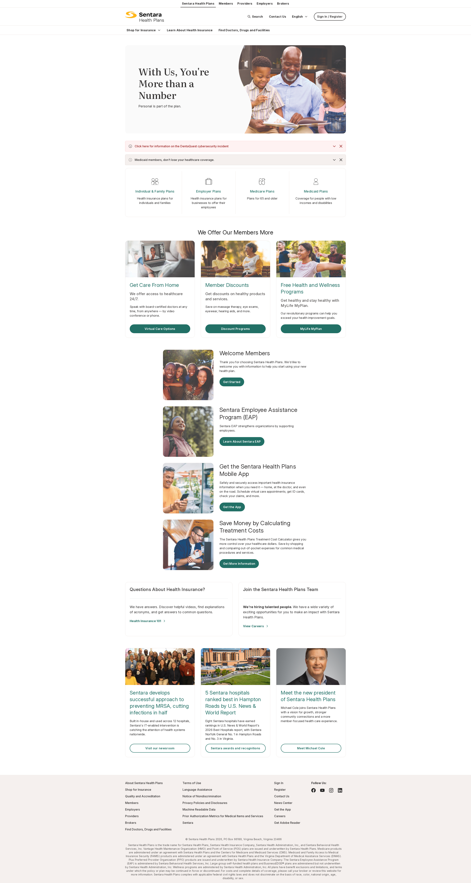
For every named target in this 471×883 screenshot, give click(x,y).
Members (226, 3)
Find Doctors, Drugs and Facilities (244, 30)
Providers (244, 3)
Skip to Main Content (5, 5)
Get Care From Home (154, 285)
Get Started (231, 382)
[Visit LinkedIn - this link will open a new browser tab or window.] (340, 790)
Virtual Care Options (160, 329)
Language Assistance (197, 789)
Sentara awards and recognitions (235, 748)
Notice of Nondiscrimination (202, 796)
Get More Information (239, 563)
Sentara (188, 823)
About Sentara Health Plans (144, 783)
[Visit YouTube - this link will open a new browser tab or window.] (322, 790)
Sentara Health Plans (198, 3)
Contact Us (277, 16)
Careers (279, 816)
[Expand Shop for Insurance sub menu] (159, 30)
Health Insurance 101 (145, 621)
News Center (283, 803)
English (297, 16)
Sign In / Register (330, 16)
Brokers (283, 3)
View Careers (253, 626)
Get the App (232, 507)
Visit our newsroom (160, 748)
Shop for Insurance (141, 30)
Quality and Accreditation (142, 796)
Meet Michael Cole (311, 748)
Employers (265, 3)
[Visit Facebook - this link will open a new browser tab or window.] (313, 790)
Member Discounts (227, 285)
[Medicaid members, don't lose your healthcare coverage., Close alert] (341, 160)
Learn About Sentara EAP (242, 441)
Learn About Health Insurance (190, 30)
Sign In (278, 783)
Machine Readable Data (199, 809)
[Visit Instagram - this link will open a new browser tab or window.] (331, 790)
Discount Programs (235, 329)
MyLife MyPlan (311, 329)
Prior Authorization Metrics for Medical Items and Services (223, 816)
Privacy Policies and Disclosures (205, 803)
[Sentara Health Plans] (144, 16)
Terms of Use (192, 783)
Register (280, 789)
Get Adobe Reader (287, 823)
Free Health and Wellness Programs (310, 288)
